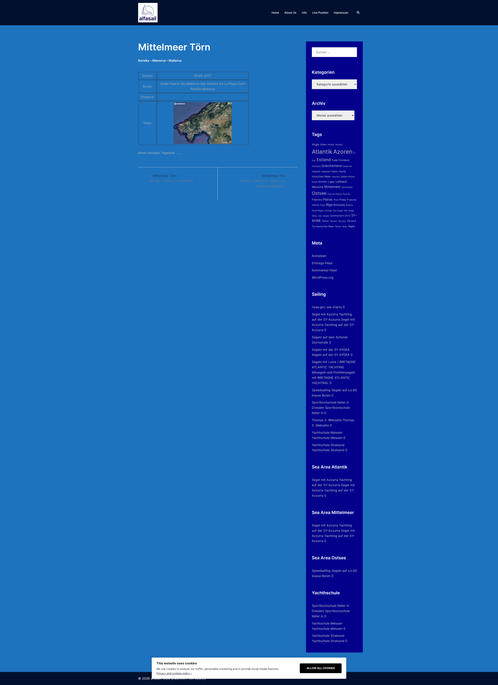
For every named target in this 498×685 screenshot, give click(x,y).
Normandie (347, 187)
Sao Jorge (338, 210)
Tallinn (325, 220)
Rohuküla (339, 204)
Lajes (331, 181)
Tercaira (342, 221)
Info (304, 12)
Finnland (344, 160)
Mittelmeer (332, 187)
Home (275, 12)
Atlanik (331, 144)
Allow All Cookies (321, 668)
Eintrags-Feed (322, 263)
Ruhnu (349, 204)
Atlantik (322, 151)
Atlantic (339, 144)
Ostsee (319, 193)
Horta (342, 171)
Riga (329, 205)
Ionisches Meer (321, 176)
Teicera (333, 221)
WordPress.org (322, 277)
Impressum (341, 12)
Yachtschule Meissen (327, 432)
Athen (323, 144)
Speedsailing (321, 390)
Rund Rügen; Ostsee (322, 210)
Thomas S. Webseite (327, 420)
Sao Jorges (323, 216)
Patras (328, 199)
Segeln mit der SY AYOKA (331, 350)
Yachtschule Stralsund (328, 445)
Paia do (346, 194)
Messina (317, 187)
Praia (342, 199)
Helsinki (316, 171)
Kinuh (314, 182)
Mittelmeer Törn (263, 181)
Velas (344, 226)
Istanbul (336, 176)
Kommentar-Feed (324, 270)
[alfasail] (148, 12)
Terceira (351, 220)
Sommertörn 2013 (340, 215)
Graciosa (316, 166)
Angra (315, 144)
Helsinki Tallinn (330, 171)
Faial (335, 160)
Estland (324, 159)
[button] (358, 12)
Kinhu (351, 176)
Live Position (320, 12)
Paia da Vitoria (334, 194)
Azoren (342, 151)
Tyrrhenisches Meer (323, 226)
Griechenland (332, 166)
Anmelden (319, 256)
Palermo (317, 199)
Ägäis (351, 226)
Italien (344, 176)
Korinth (322, 181)
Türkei (338, 226)
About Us (290, 12)
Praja (322, 205)
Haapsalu (347, 166)
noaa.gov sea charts (327, 307)
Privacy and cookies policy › (174, 673)
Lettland (341, 181)
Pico (336, 199)
